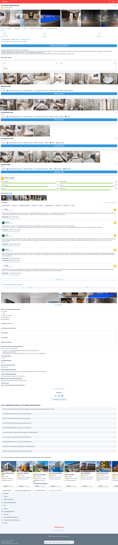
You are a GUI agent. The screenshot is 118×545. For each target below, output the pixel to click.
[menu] (116, 1)
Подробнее (68, 542)
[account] (113, 1)
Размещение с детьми (52, 28)
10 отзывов (17, 28)
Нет (87, 287)
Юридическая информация (6, 542)
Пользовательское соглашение (7, 540)
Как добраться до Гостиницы (36, 28)
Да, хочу (30, 287)
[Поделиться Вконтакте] (62, 395)
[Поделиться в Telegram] (59, 395)
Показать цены (59, 93)
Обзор (2, 28)
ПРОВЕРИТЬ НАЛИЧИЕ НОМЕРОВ (59, 45)
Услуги (24, 28)
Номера (9, 28)
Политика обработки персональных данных (9, 543)
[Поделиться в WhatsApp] (55, 395)
